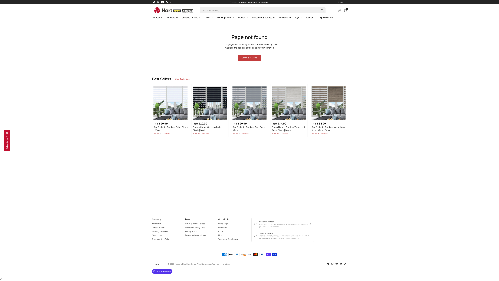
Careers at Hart (158, 227)
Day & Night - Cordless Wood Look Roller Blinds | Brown (328, 129)
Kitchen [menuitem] (241, 17)
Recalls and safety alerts (195, 227)
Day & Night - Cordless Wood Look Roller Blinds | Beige (288, 129)
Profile (220, 231)
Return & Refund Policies (195, 224)
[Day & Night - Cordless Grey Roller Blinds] (249, 103)
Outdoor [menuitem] (156, 17)
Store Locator (157, 235)
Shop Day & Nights (182, 79)
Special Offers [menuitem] (326, 17)
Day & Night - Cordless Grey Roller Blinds (248, 129)
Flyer (220, 235)
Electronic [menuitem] (283, 17)
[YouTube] (162, 2)
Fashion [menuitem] (310, 17)
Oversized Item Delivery (162, 239)
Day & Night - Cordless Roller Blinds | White (170, 129)
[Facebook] (154, 2)
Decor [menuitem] (207, 17)
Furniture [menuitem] (171, 17)
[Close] (1, 279)
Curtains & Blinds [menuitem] (190, 17)
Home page (223, 224)
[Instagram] (158, 2)
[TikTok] (171, 2)
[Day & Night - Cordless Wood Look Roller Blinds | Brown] (328, 103)
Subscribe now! (7, 142)
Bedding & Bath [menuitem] (224, 17)
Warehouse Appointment (228, 239)
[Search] (322, 10)
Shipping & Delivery (160, 231)
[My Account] (339, 10)
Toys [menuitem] (297, 17)
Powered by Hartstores (221, 264)
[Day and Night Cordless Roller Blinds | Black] (210, 103)
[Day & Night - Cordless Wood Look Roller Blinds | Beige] (289, 103)
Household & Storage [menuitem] (262, 17)
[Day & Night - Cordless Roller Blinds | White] (170, 103)
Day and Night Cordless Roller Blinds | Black (207, 129)
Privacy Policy (191, 231)
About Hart (156, 224)
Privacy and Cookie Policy (195, 235)
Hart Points (222, 227)
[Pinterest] (167, 2)
